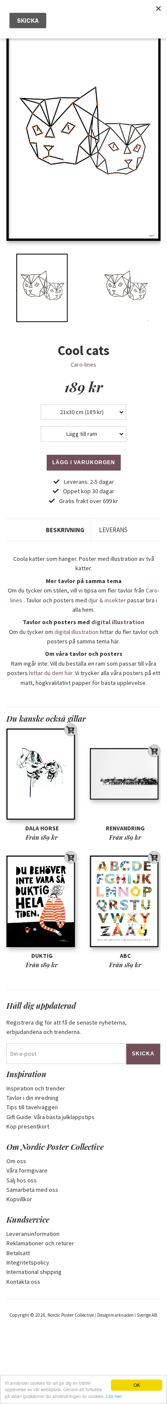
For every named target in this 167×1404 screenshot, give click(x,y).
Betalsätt (18, 1253)
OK (137, 1385)
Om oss (16, 1161)
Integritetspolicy (27, 1262)
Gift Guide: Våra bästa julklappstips (50, 1117)
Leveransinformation (33, 1234)
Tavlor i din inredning (32, 1098)
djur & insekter (107, 600)
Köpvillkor (19, 1199)
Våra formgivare (27, 1170)
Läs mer (114, 1396)
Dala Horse (42, 828)
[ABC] (125, 902)
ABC (125, 956)
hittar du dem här (50, 673)
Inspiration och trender (35, 1088)
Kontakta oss (23, 1282)
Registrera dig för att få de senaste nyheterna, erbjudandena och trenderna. (66, 1027)
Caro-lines (83, 364)
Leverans (113, 530)
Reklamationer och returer (40, 1243)
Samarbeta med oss (32, 1190)
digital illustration (117, 622)
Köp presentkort (27, 1126)
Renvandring (125, 828)
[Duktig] (41, 902)
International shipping (34, 1272)
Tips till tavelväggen (32, 1107)
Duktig (42, 956)
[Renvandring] (125, 774)
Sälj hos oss (21, 1180)
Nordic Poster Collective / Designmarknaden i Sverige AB (102, 1315)
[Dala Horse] (41, 774)
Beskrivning (65, 530)
